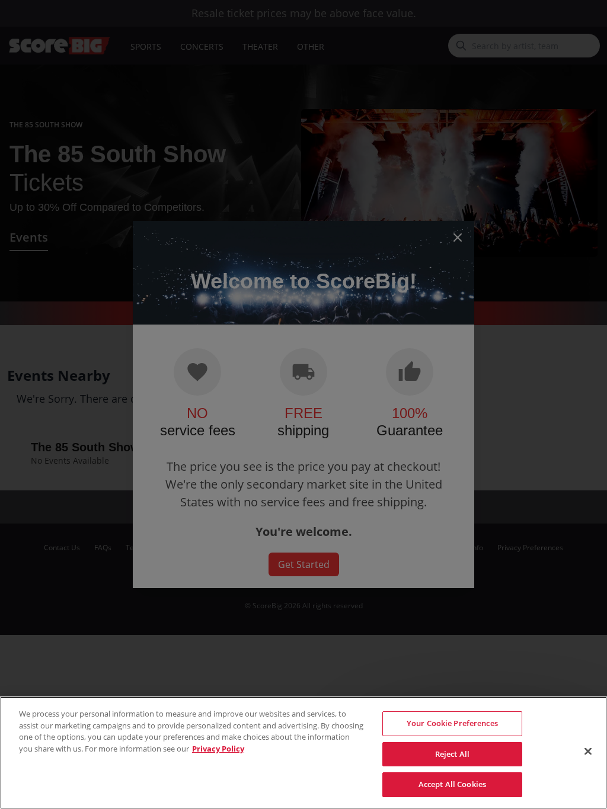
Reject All (452, 754)
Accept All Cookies (452, 784)
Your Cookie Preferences (452, 723)
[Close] (588, 752)
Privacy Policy (218, 748)
